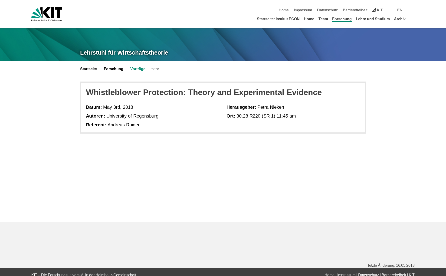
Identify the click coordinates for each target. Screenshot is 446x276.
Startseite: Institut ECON (278, 19)
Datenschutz (327, 10)
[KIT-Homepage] (46, 14)
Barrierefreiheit (355, 10)
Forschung (342, 19)
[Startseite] (413, 18)
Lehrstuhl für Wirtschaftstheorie (124, 52)
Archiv (400, 19)
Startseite (88, 69)
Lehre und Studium (373, 19)
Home (284, 10)
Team (323, 19)
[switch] (413, 10)
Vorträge (137, 69)
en (400, 10)
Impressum (303, 10)
